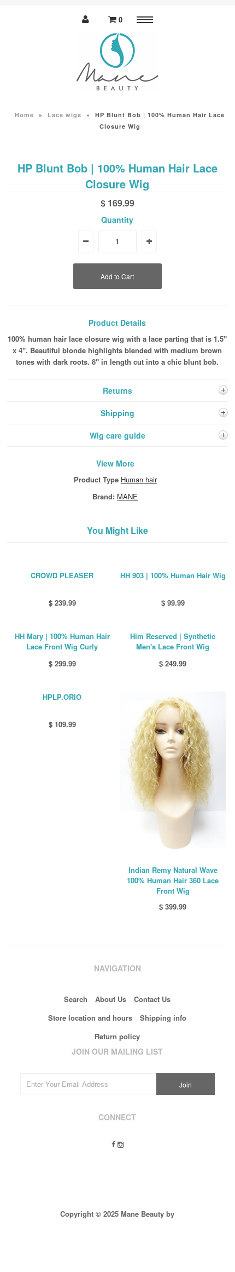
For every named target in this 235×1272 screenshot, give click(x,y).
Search (75, 999)
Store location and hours (90, 1017)
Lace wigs (64, 115)
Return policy (117, 1036)
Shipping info (163, 1017)
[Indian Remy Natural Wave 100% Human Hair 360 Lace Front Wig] (173, 858)
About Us (110, 999)
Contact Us (152, 999)
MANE (127, 496)
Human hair (139, 479)
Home (24, 115)
